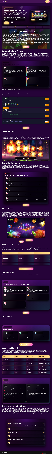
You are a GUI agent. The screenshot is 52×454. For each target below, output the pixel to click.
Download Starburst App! (26, 344)
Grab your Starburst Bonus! (26, 268)
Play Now (6, 22)
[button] (3, 150)
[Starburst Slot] (5, 1)
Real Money (29, 240)
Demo (21, 241)
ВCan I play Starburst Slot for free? (15, 423)
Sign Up (12, 22)
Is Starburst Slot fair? (13, 432)
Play (48, 1)
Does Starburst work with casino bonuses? (16, 439)
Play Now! (26, 46)
